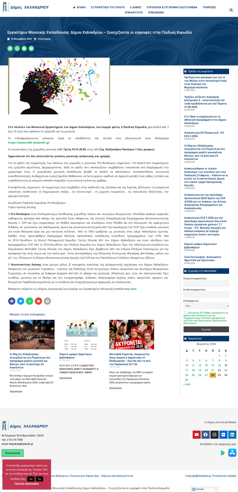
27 (206, 375)
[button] (231, 10)
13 (206, 365)
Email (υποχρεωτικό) (194, 289)
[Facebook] (206, 435)
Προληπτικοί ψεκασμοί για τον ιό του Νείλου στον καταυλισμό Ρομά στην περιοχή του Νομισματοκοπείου (205, 82)
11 (193, 365)
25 (193, 375)
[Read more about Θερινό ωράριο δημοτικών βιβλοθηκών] (81, 334)
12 (199, 365)
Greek (200, 489)
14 (212, 365)
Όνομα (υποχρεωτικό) (194, 278)
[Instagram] (214, 435)
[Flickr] (223, 435)
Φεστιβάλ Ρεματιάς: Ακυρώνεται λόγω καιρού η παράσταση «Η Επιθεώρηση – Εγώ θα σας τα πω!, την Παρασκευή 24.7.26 (130, 359)
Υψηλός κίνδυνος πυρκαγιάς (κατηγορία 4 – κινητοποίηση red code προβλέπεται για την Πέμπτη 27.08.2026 (205, 102)
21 (212, 370)
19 (199, 370)
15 (219, 365)
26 (199, 375)
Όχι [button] (39, 479)
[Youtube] (197, 435)
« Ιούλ (187, 384)
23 (225, 370)
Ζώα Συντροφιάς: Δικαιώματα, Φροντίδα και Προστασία (202, 258)
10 (186, 365)
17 (186, 370)
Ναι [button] (31, 479)
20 (206, 370)
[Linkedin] (232, 435)
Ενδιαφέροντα (190, 301)
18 (193, 370)
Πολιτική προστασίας (27, 483)
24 (186, 375)
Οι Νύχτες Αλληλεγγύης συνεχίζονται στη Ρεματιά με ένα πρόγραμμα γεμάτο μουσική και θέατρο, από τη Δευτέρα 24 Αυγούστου (30, 361)
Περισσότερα (16, 391)
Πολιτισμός (44, 39)
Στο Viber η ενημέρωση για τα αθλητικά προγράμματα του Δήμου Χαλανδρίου (205, 120)
